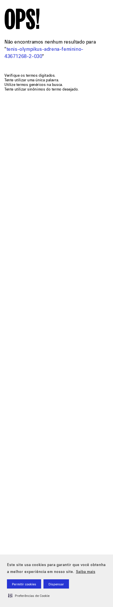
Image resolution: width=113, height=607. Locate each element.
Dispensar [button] (56, 584)
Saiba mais (85, 571)
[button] (29, 595)
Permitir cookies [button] (24, 584)
